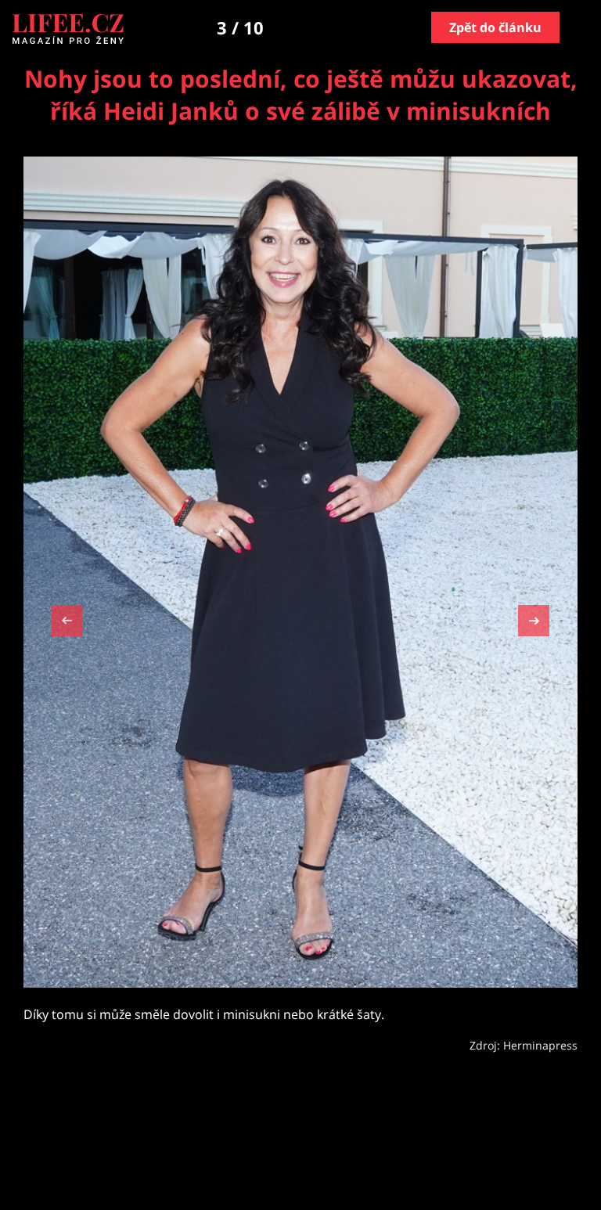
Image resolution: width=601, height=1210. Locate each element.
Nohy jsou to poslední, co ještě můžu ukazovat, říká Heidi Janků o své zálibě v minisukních (301, 95)
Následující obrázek (533, 618)
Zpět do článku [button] (495, 27)
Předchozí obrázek (67, 622)
